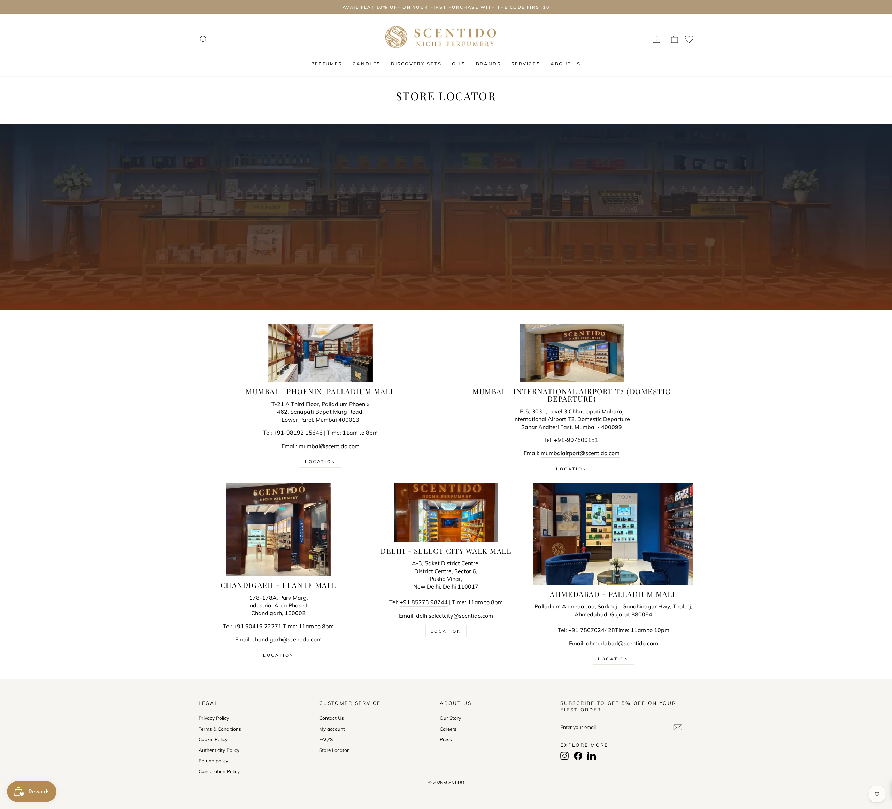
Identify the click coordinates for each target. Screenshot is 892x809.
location (613, 658)
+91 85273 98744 (424, 602)
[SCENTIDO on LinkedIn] (591, 756)
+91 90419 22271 (257, 626)
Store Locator (334, 750)
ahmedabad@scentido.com (622, 643)
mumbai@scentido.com (329, 446)
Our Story (450, 718)
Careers (448, 729)
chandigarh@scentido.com (287, 639)
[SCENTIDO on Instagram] (564, 756)
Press (446, 739)
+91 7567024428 (591, 630)
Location (320, 461)
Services (525, 64)
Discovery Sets (416, 64)
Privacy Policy (214, 718)
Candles (366, 64)
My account (332, 729)
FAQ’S (326, 739)
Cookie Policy (213, 739)
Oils (458, 64)
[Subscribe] (677, 727)
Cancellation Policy (219, 771)
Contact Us (331, 718)
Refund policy (213, 760)
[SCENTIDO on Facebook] (578, 756)
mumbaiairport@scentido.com (580, 453)
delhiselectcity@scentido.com (454, 615)
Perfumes (326, 64)
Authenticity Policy (219, 750)
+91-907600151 (577, 439)
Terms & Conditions (220, 729)
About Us (566, 64)
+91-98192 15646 (298, 432)
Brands (488, 64)
